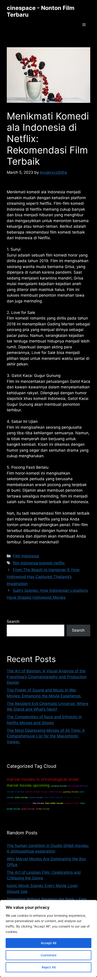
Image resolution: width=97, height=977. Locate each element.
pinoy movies (21, 797)
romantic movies (72, 797)
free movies (38, 803)
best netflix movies (54, 803)
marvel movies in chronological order (43, 779)
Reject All (48, 967)
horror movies (36, 797)
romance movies (59, 786)
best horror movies (53, 797)
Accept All (48, 943)
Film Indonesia (26, 556)
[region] (48, 938)
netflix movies (55, 791)
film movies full (75, 786)
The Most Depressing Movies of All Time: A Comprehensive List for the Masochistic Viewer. (46, 736)
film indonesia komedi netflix (39, 563)
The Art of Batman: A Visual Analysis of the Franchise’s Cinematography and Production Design (47, 677)
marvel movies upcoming (28, 785)
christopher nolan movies (19, 803)
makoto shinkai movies (36, 791)
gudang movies (70, 791)
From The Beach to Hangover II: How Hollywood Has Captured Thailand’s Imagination (43, 576)
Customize (48, 955)
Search (13, 621)
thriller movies (43, 809)
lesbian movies (72, 803)
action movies (28, 809)
